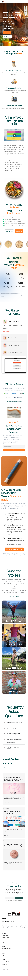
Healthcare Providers (6, 948)
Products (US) (5, 935)
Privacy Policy (5, 964)
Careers (3, 953)
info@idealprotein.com (9, 921)
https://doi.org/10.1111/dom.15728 (13, 556)
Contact (3, 955)
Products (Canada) (6, 937)
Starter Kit (4, 940)
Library (3, 942)
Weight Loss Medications (7, 950)
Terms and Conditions (6, 961)
